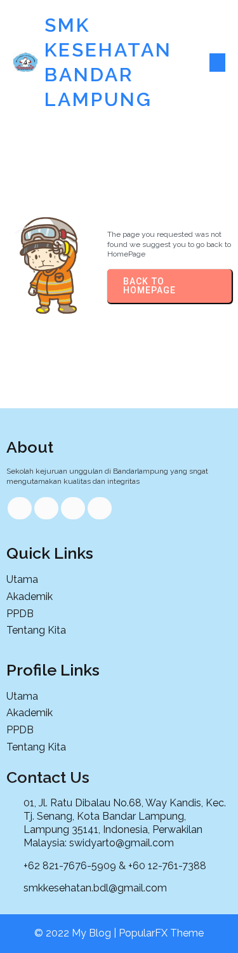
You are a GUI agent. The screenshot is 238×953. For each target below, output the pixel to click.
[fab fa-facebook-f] (20, 508)
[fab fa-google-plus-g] (73, 508)
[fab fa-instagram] (100, 508)
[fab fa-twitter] (46, 508)
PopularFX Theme (161, 933)
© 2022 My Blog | (76, 933)
